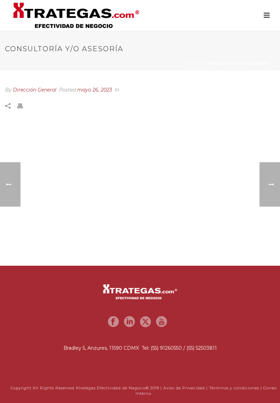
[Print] (23, 106)
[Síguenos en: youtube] (161, 322)
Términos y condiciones (234, 388)
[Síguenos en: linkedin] (129, 322)
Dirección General (34, 90)
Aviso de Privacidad (184, 388)
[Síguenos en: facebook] (113, 322)
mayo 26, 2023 (94, 90)
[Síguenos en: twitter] (145, 322)
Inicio (193, 63)
